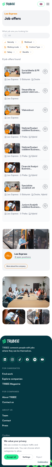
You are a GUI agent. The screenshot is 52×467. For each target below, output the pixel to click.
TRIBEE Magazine (11, 383)
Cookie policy (43, 462)
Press (5, 425)
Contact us (8, 402)
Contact (6, 420)
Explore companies (12, 378)
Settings (26, 457)
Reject (39, 457)
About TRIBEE (9, 397)
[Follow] (45, 71)
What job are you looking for (15, 31)
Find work (7, 373)
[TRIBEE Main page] (8, 4)
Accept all (11, 457)
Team (5, 415)
